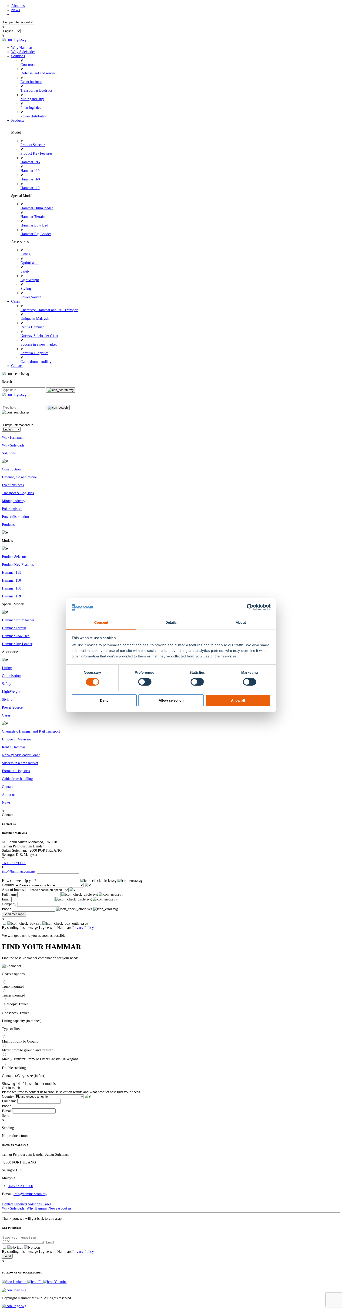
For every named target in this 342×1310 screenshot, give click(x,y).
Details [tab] (171, 622)
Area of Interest (13, 890)
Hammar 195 (30, 162)
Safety (25, 271)
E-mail (7, 1111)
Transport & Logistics (36, 90)
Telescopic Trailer (15, 1004)
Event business (31, 82)
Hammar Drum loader (36, 208)
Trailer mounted (13, 995)
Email (6, 899)
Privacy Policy (83, 928)
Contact (17, 366)
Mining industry (32, 99)
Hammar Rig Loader (35, 234)
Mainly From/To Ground (20, 1041)
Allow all (238, 700)
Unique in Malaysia (34, 318)
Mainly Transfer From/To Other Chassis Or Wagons (40, 1059)
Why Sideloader (23, 52)
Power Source (30, 297)
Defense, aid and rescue (37, 73)
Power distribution (33, 116)
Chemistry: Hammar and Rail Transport (49, 310)
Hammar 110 (30, 171)
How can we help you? (19, 881)
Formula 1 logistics (34, 353)
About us (18, 6)
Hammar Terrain (32, 217)
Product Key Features (36, 153)
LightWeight (29, 280)
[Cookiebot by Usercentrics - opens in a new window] (250, 607)
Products (17, 120)
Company (9, 904)
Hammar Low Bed (34, 225)
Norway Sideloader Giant (39, 336)
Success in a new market (38, 344)
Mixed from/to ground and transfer (27, 1050)
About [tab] (241, 622)
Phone (6, 909)
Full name (9, 894)
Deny (104, 700)
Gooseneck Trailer (15, 1013)
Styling (25, 288)
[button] (171, 418)
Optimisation (29, 263)
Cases (15, 301)
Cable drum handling (35, 361)
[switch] (144, 682)
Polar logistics (30, 108)
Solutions (18, 56)
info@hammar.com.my (30, 1194)
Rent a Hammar (32, 327)
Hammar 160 (30, 179)
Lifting (25, 254)
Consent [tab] (101, 622)
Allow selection (171, 700)
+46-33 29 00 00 (20, 1186)
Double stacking (14, 1068)
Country (8, 885)
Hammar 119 (30, 188)
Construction (29, 65)
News (15, 10)
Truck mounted (13, 986)
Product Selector (32, 145)
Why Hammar (21, 48)
